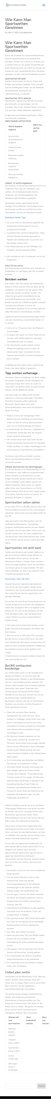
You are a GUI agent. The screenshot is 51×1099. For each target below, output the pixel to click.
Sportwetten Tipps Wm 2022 (17, 579)
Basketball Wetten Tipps (15, 217)
